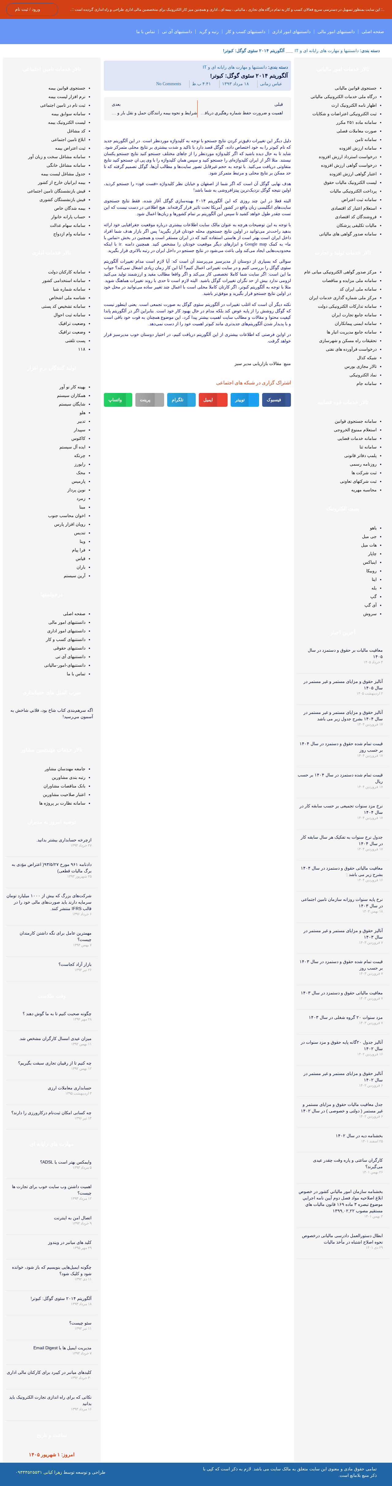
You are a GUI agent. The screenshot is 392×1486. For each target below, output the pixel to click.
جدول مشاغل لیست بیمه (63, 173)
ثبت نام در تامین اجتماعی (62, 105)
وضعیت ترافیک (71, 323)
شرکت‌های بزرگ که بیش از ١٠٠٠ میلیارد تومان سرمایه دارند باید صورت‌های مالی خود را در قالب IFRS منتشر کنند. (49, 902)
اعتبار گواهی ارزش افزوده (353, 173)
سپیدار (79, 429)
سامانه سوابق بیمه (68, 113)
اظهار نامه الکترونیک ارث (354, 105)
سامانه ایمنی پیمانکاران (356, 323)
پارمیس (78, 481)
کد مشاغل (76, 130)
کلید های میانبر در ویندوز (70, 1242)
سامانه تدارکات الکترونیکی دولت (347, 306)
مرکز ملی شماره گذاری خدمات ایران (343, 297)
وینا (82, 541)
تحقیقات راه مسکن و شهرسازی (348, 340)
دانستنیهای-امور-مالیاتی (64, 665)
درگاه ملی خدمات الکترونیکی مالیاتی (344, 96)
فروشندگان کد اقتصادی (356, 216)
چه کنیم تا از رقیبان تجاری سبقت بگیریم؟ (55, 1063)
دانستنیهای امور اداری (291, 31)
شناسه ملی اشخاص (67, 297)
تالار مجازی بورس (361, 366)
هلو (82, 412)
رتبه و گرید (209, 31)
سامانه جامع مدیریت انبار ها (352, 332)
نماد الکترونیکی (363, 374)
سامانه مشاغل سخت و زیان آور (56, 156)
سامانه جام (366, 383)
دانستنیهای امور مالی (336, 31)
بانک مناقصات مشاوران (64, 785)
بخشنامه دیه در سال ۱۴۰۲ (359, 1135)
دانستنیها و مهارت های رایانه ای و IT (327, 50)
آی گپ (370, 605)
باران (81, 567)
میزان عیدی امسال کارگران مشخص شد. (55, 1038)
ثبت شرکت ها (364, 472)
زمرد (81, 498)
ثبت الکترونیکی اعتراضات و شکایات (344, 113)
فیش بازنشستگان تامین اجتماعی (56, 191)
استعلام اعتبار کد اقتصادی (354, 208)
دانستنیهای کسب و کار (245, 31)
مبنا (82, 507)
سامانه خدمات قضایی (357, 438)
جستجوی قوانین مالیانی (356, 88)
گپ (373, 596)
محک (80, 472)
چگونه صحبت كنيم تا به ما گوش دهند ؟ (57, 1013)
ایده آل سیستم (72, 446)
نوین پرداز (76, 489)
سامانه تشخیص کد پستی (63, 306)
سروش (370, 613)
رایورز (79, 464)
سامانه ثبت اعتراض (359, 199)
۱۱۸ (81, 349)
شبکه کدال (367, 357)
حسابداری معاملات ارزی (70, 1087)
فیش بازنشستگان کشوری (62, 199)
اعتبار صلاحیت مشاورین (64, 794)
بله (374, 587)
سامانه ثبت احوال (69, 314)
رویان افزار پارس (69, 524)
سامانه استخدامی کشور (63, 280)
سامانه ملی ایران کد (358, 289)
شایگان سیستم (72, 404)
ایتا (374, 579)
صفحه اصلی (373, 31)
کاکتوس (78, 438)
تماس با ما (145, 31)
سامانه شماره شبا (69, 289)
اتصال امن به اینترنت (73, 1217)
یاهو (373, 527)
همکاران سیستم (71, 395)
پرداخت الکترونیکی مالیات (353, 191)
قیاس (80, 558)
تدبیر (81, 421)
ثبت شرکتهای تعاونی (358, 481)
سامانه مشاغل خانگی (66, 165)
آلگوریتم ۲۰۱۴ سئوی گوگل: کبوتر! (61, 1298)
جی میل (369, 536)
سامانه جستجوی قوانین (356, 421)
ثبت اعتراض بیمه (70, 148)
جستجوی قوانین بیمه (66, 88)
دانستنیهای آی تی (177, 31)
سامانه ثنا (368, 446)
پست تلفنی (75, 340)
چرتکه (79, 455)
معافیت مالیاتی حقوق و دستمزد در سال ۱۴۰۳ (342, 992)
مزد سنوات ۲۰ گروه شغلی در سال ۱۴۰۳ (346, 1017)
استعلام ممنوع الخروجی (355, 429)
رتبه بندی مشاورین (68, 777)
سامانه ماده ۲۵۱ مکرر (356, 122)
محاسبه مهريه (364, 489)
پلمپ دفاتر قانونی (360, 455)
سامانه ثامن (366, 139)
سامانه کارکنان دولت (66, 271)
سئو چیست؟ (80, 1322)
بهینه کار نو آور (72, 386)
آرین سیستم (74, 575)
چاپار (372, 553)
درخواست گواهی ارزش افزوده (349, 165)
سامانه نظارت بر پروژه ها (62, 803)
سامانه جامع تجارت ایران (354, 314)
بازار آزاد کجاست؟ (75, 964)
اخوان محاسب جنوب (66, 515)
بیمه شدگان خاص (69, 208)
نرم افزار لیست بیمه (66, 96)
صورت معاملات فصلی (357, 130)
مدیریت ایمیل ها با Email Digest (62, 1347)
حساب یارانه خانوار (68, 216)
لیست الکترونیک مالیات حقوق (350, 182)
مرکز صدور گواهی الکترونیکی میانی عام (340, 271)
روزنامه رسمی (363, 464)
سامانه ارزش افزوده (358, 148)
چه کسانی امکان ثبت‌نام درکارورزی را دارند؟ (51, 1112)
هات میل (369, 545)
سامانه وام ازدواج (69, 233)
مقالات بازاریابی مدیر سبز (258, 363)
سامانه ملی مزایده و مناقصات (349, 280)
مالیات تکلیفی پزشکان (357, 225)
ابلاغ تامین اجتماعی (68, 139)
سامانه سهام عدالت (67, 225)
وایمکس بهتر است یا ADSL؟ (66, 1162)
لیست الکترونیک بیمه (66, 122)
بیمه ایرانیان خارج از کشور (61, 182)
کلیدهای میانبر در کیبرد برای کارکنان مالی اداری (49, 1372)
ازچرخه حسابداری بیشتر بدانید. (64, 839)
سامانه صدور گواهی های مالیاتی (348, 233)
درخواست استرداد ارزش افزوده (348, 156)
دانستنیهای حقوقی (69, 648)
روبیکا (371, 570)
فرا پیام (78, 549)
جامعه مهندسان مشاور (65, 768)
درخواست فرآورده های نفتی (351, 349)
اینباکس (370, 562)
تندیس (79, 532)
